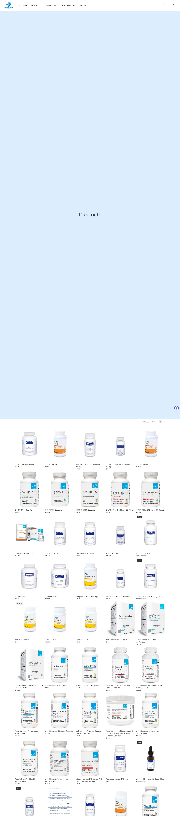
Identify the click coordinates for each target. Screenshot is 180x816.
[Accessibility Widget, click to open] (176, 408)
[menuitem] (18, 5)
